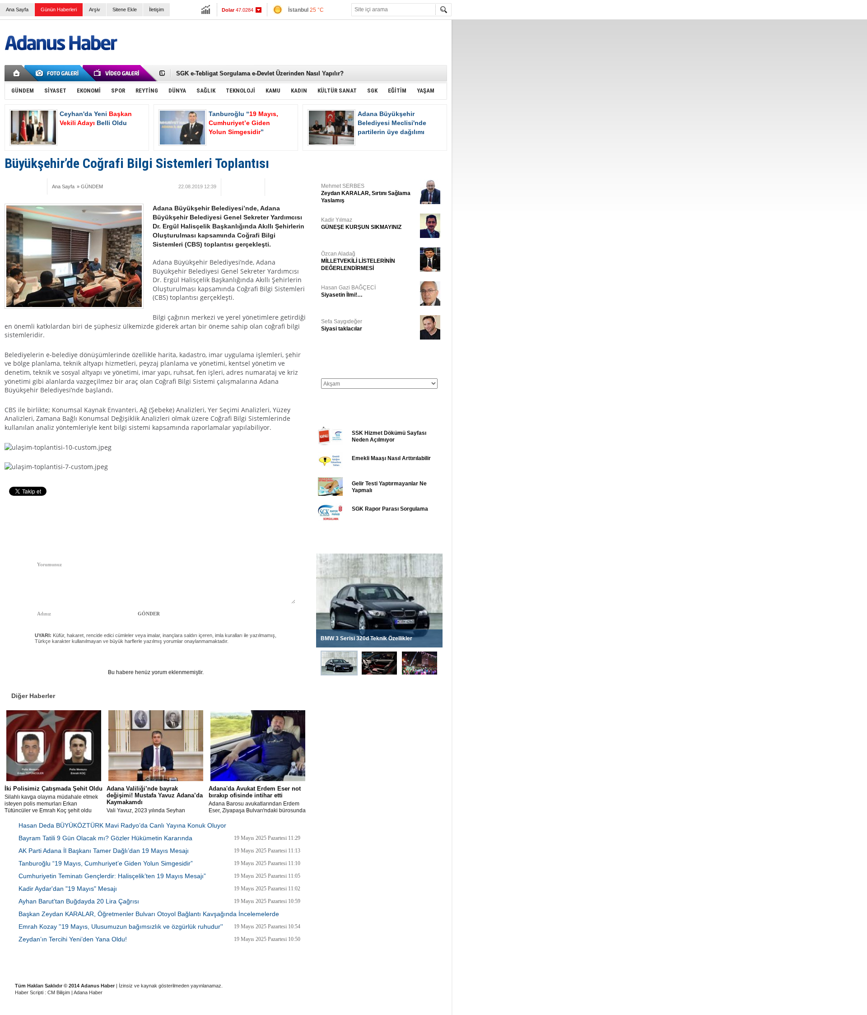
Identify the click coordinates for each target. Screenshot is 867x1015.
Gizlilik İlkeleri (104, 963)
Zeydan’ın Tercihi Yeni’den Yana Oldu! (73, 939)
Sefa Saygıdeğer (341, 325)
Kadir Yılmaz (361, 223)
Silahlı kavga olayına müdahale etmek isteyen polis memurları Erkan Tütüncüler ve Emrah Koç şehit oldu (54, 799)
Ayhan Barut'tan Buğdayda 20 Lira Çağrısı (79, 901)
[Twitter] (26, 186)
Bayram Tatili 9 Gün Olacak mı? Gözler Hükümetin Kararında (105, 838)
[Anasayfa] (17, 73)
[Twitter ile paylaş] (419, 73)
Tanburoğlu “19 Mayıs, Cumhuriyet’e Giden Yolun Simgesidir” (106, 863)
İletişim (156, 9)
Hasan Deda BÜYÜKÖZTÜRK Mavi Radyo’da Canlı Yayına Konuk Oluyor (122, 825)
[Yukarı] (102, 521)
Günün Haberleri (59, 9)
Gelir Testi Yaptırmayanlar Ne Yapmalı (389, 487)
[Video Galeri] (117, 73)
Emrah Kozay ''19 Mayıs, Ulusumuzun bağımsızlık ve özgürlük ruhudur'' (121, 926)
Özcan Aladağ (358, 261)
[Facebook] (13, 186)
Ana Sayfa (17, 9)
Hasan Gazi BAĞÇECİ (348, 291)
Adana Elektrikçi (276, 963)
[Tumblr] (265, 527)
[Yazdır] (255, 186)
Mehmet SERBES (365, 193)
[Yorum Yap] (231, 186)
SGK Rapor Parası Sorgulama (390, 509)
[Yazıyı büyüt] (294, 186)
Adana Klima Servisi (328, 963)
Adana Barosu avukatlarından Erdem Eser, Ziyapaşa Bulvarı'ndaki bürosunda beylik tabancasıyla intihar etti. (257, 799)
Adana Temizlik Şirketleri (159, 963)
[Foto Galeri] (58, 73)
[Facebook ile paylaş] (405, 73)
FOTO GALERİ (336, 542)
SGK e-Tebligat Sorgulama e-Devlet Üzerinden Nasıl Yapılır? (260, 73)
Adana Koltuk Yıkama (222, 963)
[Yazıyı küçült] (275, 186)
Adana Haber (88, 992)
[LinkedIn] (278, 527)
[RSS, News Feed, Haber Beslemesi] (432, 73)
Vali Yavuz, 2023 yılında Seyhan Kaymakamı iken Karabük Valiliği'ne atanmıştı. (155, 799)
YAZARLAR (332, 164)
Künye (22, 963)
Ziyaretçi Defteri (59, 963)
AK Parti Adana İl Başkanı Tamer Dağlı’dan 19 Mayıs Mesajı (104, 850)
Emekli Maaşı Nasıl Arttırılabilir (391, 458)
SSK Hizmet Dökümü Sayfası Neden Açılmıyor (389, 436)
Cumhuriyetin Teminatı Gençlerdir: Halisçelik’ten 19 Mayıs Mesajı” (112, 876)
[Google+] (38, 186)
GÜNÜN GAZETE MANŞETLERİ (357, 360)
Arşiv (94, 9)
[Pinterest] (292, 527)
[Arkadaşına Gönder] (243, 186)
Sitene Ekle (124, 9)
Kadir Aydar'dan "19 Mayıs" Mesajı (68, 888)
